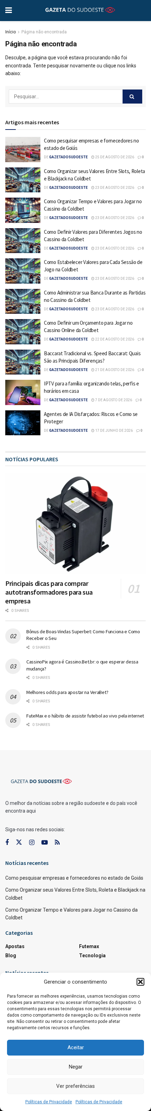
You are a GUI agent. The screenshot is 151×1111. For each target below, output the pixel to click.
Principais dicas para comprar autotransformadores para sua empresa (49, 592)
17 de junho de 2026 (113, 430)
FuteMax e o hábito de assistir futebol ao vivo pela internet (85, 716)
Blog (10, 955)
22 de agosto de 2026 (114, 339)
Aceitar (75, 1047)
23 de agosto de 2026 (114, 188)
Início (10, 31)
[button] (140, 981)
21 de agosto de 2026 (114, 370)
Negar (76, 1067)
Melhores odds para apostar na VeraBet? (67, 692)
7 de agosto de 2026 (113, 400)
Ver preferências (75, 1086)
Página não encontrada (44, 31)
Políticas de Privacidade (48, 1101)
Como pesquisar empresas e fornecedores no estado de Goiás (74, 878)
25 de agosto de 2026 (114, 157)
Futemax (89, 946)
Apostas (15, 946)
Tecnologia (92, 955)
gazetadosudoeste (68, 157)
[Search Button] (132, 97)
